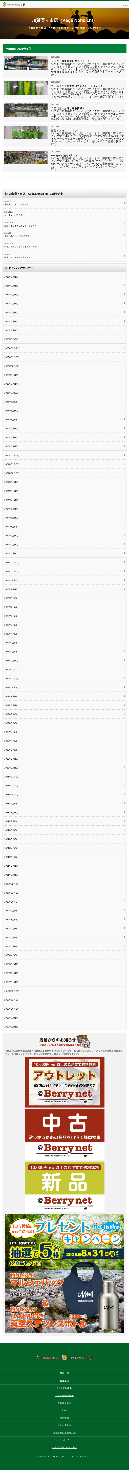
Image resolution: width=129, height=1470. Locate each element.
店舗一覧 (64, 1373)
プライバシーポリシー (64, 1433)
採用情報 (64, 1418)
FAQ (64, 1410)
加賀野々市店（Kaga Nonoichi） (64, 20)
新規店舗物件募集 (64, 1395)
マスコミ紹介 (64, 1403)
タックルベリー (17, 4)
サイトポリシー (64, 1440)
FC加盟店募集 (64, 1388)
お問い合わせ (64, 1425)
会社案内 (64, 1381)
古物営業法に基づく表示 (64, 1447)
